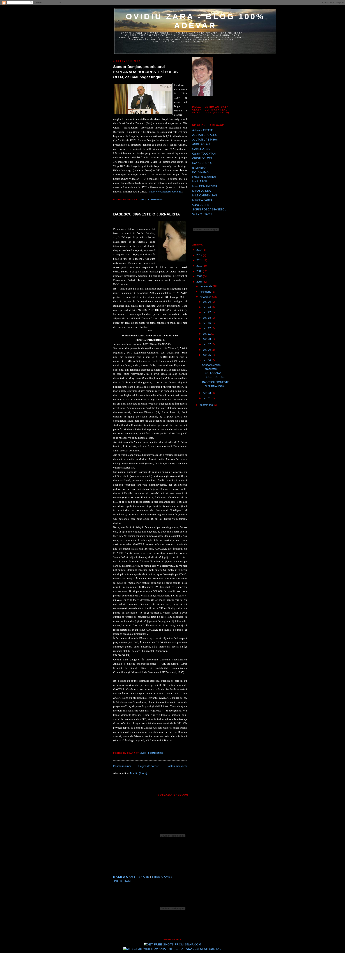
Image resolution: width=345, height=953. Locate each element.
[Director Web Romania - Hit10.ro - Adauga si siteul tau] (172, 948)
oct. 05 (207, 354)
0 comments (155, 200)
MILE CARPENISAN (204, 195)
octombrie (206, 297)
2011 (199, 260)
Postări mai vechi (177, 766)
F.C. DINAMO (200, 172)
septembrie (206, 404)
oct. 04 (207, 360)
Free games (162, 876)
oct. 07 (207, 344)
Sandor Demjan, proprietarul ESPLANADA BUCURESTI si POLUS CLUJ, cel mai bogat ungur (145, 72)
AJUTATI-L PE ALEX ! (205, 135)
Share (144, 876)
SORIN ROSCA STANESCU (209, 209)
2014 (199, 249)
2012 (199, 255)
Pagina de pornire (148, 766)
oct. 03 (207, 393)
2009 (199, 271)
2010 (199, 265)
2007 (199, 281)
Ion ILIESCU (199, 181)
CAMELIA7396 (201, 149)
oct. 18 (207, 317)
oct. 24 (207, 307)
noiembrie (206, 291)
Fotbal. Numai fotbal (204, 177)
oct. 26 (207, 301)
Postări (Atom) (138, 773)
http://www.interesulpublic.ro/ (165, 191)
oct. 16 (207, 323)
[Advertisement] (208, 431)
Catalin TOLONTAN (204, 153)
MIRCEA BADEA (202, 200)
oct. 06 (207, 349)
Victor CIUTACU (202, 214)
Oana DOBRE (200, 204)
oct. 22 (207, 312)
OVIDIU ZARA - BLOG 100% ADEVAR (195, 21)
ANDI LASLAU (201, 144)
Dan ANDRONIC (202, 163)
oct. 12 (207, 328)
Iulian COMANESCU (204, 186)
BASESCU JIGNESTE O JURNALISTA (146, 214)
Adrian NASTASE (202, 130)
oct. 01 (207, 398)
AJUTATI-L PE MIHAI (205, 139)
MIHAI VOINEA (201, 190)
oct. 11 (207, 333)
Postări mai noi (122, 766)
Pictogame (123, 881)
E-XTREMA (199, 167)
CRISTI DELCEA (202, 158)
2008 (199, 276)
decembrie (206, 286)
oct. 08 (207, 338)
